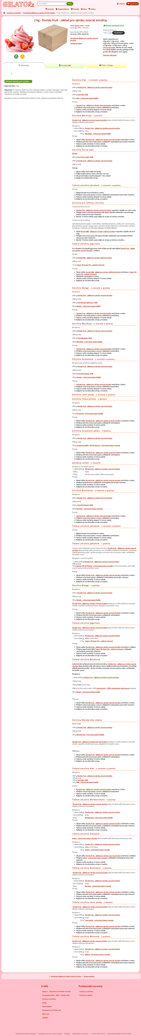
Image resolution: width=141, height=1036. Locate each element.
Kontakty (45, 1018)
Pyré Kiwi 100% (82, 95)
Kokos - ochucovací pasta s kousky (84, 838)
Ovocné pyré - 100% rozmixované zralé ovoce (112, 688)
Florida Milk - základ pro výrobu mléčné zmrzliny (98, 231)
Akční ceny (45, 1014)
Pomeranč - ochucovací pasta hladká (89, 414)
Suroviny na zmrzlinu (14, 13)
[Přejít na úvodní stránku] (11, 3)
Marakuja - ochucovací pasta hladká (98, 134)
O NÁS (44, 986)
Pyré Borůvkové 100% (85, 505)
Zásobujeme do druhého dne (51, 1010)
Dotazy (44, 1003)
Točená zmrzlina (76, 43)
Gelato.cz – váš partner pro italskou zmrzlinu (56, 991)
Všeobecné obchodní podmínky (25, 1034)
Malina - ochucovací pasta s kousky (97, 954)
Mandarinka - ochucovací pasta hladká (90, 735)
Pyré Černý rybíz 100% (85, 157)
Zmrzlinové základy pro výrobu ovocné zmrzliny (39, 13)
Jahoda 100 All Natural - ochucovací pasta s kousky (94, 566)
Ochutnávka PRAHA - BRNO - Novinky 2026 (55, 995)
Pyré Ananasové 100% (85, 374)
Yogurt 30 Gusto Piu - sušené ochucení (90, 265)
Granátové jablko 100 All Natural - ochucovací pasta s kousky (98, 445)
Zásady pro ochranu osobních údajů (50, 1034)
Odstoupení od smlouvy (80, 1034)
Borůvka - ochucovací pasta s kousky (89, 509)
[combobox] (52, 3)
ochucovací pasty (109, 47)
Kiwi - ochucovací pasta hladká (87, 98)
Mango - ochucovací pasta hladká (88, 306)
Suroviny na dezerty (86, 995)
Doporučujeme (47, 1006)
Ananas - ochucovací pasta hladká (88, 377)
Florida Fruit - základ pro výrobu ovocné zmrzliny (94, 87)
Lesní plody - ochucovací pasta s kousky (99, 920)
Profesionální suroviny (90, 986)
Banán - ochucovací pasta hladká (88, 692)
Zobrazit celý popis (110, 55)
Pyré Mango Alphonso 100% (87, 303)
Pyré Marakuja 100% (84, 338)
